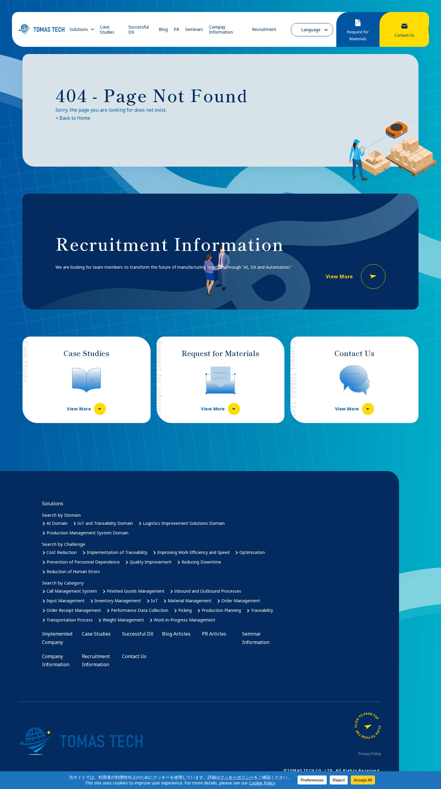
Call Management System (71, 591)
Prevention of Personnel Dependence (83, 562)
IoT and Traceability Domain (105, 523)
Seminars (194, 29)
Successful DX (138, 29)
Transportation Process (69, 620)
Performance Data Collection (139, 610)
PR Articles (214, 633)
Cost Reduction (61, 552)
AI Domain (57, 523)
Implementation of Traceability (117, 552)
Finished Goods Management (135, 591)
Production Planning (221, 610)
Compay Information (221, 29)
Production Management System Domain (87, 533)
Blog (163, 29)
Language (310, 29)
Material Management (190, 600)
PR (176, 29)
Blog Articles (176, 633)
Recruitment (264, 29)
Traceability (262, 610)
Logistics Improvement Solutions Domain (184, 523)
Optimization (252, 552)
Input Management (65, 600)
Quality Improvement (151, 562)
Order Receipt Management (73, 610)
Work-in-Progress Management (184, 620)
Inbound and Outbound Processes (207, 591)
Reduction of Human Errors (73, 571)
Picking (185, 610)
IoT (154, 600)
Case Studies (107, 29)
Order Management (240, 600)
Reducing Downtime (201, 562)
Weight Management (123, 620)
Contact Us (134, 656)
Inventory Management (117, 600)
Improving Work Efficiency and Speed (193, 552)
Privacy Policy (369, 753)
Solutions (79, 29)
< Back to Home (73, 118)
